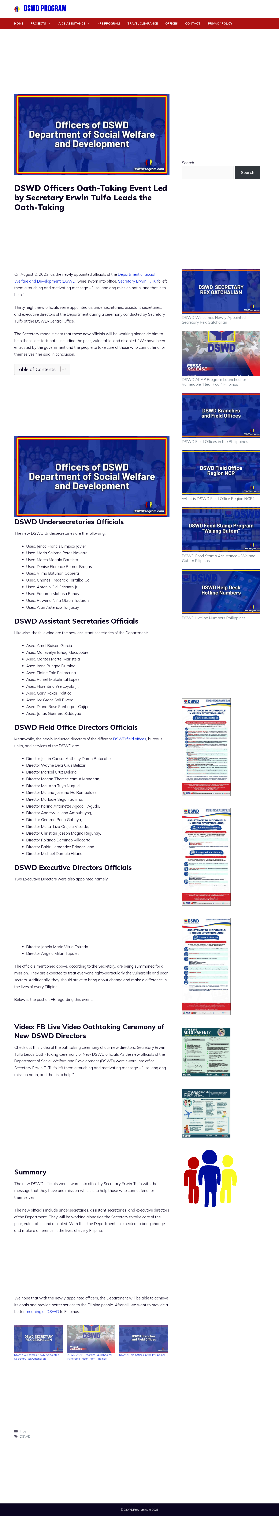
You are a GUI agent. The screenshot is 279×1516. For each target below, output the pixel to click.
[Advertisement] (139, 57)
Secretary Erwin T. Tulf (138, 281)
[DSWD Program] (17, 8)
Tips (23, 1431)
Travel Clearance (142, 23)
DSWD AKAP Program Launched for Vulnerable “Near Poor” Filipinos (214, 382)
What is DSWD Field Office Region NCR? (218, 498)
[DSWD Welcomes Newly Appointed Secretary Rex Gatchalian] (38, 1339)
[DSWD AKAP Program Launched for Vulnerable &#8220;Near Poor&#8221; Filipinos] (91, 1339)
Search (188, 162)
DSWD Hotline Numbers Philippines (214, 617)
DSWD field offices (129, 738)
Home (18, 23)
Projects (38, 23)
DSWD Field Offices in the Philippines (142, 1355)
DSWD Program (45, 9)
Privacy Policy (220, 23)
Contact (192, 23)
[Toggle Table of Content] (62, 369)
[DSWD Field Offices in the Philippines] (143, 1339)
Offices (171, 23)
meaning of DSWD (42, 1311)
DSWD (25, 1436)
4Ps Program (109, 23)
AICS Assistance (71, 23)
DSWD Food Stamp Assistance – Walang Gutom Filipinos (218, 558)
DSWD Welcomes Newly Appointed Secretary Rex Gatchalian (214, 320)
